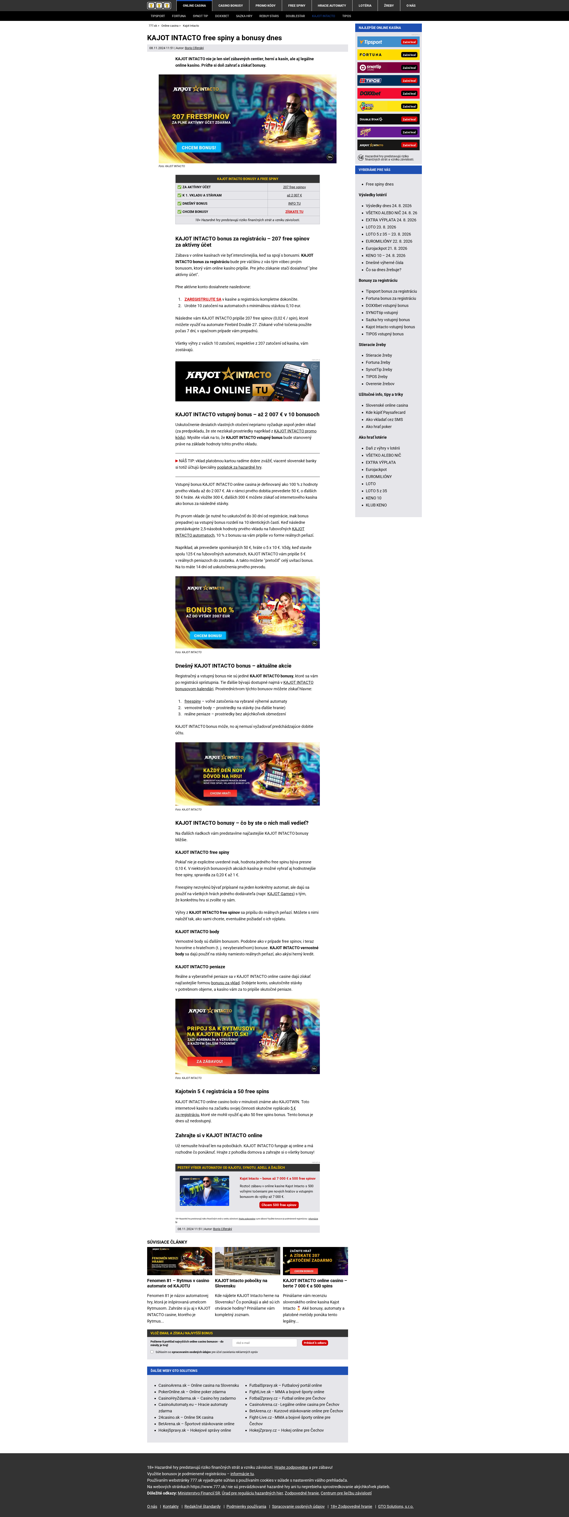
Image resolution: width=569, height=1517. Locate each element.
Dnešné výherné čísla (384, 262)
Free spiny (296, 5)
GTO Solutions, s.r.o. (396, 1506)
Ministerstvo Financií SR (199, 1493)
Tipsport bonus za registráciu (391, 291)
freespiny (192, 701)
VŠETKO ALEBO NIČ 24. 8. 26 (391, 212)
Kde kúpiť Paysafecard (385, 412)
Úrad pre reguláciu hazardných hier (252, 1493)
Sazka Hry (244, 16)
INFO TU (294, 204)
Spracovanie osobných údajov (298, 1506)
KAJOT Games (280, 893)
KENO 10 (373, 498)
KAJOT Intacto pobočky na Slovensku (241, 1283)
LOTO (371, 483)
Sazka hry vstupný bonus (388, 319)
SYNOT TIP (200, 16)
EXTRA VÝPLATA (381, 462)
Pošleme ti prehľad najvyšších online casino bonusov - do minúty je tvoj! (186, 1343)
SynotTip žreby (379, 369)
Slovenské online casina (387, 405)
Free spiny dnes (380, 184)
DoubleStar (295, 16)
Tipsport (158, 16)
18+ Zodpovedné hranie (351, 1506)
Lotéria (365, 5)
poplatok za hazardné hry (239, 467)
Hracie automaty (332, 5)
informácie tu (242, 1473)
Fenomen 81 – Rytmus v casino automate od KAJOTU (178, 1283)
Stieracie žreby (379, 355)
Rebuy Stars (269, 16)
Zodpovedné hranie (302, 1493)
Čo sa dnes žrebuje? (383, 269)
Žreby (389, 5)
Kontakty (171, 1506)
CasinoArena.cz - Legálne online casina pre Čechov (294, 1404)
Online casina (194, 5)
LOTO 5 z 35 (376, 490)
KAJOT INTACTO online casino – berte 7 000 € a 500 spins (315, 1283)
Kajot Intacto (323, 16)
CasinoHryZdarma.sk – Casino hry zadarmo (197, 1398)
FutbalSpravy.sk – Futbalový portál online (285, 1385)
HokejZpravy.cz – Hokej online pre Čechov (286, 1430)
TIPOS (346, 16)
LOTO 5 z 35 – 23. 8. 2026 (388, 234)
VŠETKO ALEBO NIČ (383, 455)
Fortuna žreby (378, 362)
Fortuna (179, 16)
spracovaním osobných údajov (191, 1352)
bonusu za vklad (225, 983)
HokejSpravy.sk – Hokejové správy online (194, 1430)
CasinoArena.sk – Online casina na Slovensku (198, 1385)
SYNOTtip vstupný (382, 312)
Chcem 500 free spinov (279, 1205)
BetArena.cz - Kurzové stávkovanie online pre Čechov (296, 1411)
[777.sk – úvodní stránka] (159, 5)
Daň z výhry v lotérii (383, 448)
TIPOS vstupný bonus (385, 334)
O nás (411, 5)
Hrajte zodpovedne (247, 1219)
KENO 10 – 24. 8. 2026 (385, 255)
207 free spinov (294, 187)
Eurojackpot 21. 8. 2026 (386, 248)
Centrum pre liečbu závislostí (346, 1493)
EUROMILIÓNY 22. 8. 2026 (389, 241)
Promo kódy (266, 5)
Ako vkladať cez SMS (384, 419)
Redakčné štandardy (202, 1506)
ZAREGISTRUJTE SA (202, 299)
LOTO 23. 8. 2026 (381, 227)
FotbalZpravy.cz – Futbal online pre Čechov (287, 1398)
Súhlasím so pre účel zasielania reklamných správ (207, 1352)
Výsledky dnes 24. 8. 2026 (389, 205)
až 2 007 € (294, 195)
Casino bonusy (230, 5)
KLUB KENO (376, 505)
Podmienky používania (246, 1506)
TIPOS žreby (377, 376)
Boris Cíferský (194, 48)
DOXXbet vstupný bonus (387, 305)
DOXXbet (222, 16)
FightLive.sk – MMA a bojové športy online (286, 1391)
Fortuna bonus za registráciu (391, 298)
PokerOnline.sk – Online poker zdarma (192, 1391)
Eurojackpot (376, 469)
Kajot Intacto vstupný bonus (390, 326)
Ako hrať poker (379, 426)
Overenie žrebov (380, 383)
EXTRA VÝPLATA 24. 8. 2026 (391, 220)
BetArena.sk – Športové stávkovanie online (196, 1423)
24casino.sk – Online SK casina (185, 1417)
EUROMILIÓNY (379, 476)
